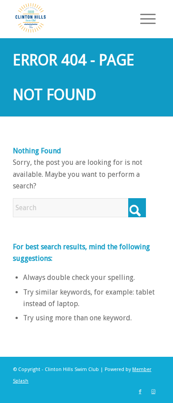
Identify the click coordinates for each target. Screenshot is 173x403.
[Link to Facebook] (140, 392)
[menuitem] (143, 18)
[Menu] (143, 18)
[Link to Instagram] (153, 392)
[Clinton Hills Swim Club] (71, 18)
